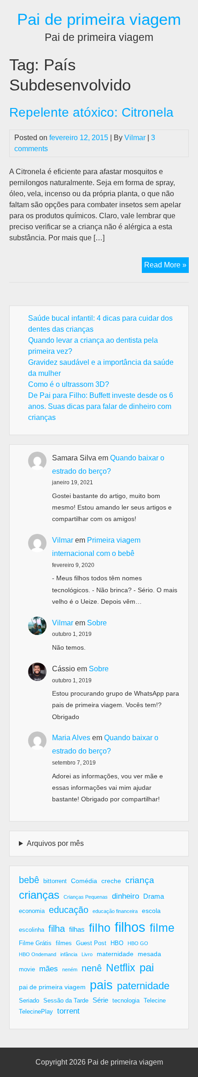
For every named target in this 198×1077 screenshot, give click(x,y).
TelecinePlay (36, 1012)
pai (147, 967)
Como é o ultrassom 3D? (68, 384)
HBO (117, 943)
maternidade (115, 954)
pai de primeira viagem (52, 987)
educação (68, 910)
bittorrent (55, 881)
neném (69, 969)
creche (111, 880)
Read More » (166, 267)
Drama (153, 896)
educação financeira (115, 911)
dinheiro (125, 896)
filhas (77, 929)
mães (48, 968)
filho (100, 927)
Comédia (84, 880)
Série (100, 1000)
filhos (130, 927)
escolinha (31, 930)
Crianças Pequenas (86, 897)
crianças (39, 895)
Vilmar (135, 138)
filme (162, 927)
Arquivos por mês (55, 843)
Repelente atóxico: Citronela (91, 112)
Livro (87, 954)
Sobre (97, 623)
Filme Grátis (35, 943)
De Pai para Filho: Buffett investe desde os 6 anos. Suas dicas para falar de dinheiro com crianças (100, 406)
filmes (64, 943)
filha (56, 929)
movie (27, 969)
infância (68, 954)
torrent (68, 1011)
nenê (92, 968)
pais (101, 985)
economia (32, 911)
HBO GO (138, 943)
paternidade (143, 986)
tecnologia (126, 1001)
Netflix (120, 968)
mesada (149, 954)
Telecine (155, 1001)
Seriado (29, 1001)
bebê (29, 880)
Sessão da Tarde (65, 1001)
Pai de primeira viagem (99, 19)
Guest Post (91, 943)
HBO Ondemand (37, 954)
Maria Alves (71, 738)
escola (151, 910)
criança (139, 880)
